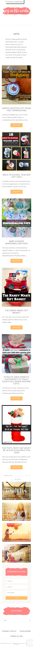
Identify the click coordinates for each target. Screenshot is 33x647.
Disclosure (25, 631)
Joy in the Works (16, 11)
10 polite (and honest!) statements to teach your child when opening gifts (16, 380)
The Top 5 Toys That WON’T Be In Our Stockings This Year (16, 450)
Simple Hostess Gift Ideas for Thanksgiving (16, 109)
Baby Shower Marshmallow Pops (16, 242)
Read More (16, 125)
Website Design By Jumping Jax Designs (22, 644)
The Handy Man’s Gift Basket (16, 311)
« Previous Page (8, 475)
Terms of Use (16, 636)
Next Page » (18, 479)
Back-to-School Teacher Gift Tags (16, 176)
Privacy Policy (9, 631)
